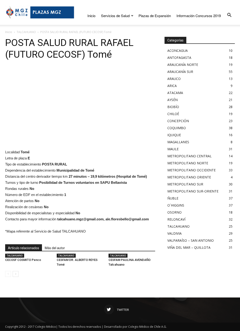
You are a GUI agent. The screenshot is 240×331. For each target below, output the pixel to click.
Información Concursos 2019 (198, 15)
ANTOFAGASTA (179, 57)
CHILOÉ (173, 114)
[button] (229, 15)
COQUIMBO (176, 128)
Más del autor (55, 248)
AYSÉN (172, 100)
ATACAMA (175, 92)
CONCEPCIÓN (178, 121)
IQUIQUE (174, 135)
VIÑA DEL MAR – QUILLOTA (188, 247)
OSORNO (174, 212)
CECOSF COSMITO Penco (23, 260)
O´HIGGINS (175, 205)
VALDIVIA (174, 233)
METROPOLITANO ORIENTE (189, 177)
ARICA (172, 85)
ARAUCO (174, 78)
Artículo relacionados (23, 248)
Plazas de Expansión (155, 15)
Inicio (91, 15)
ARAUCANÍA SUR (180, 71)
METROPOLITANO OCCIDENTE (191, 170)
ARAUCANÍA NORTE (182, 64)
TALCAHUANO (26, 32)
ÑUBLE (172, 198)
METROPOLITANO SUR (185, 184)
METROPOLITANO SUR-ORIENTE (192, 191)
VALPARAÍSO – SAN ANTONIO (190, 240)
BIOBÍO (173, 107)
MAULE (173, 149)
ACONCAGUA (177, 50)
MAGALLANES (178, 142)
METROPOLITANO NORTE (187, 163)
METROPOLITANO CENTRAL (189, 156)
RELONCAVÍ (176, 219)
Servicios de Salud (115, 15)
